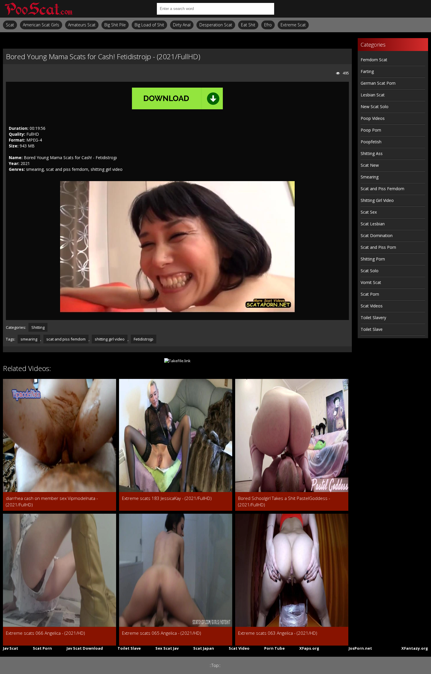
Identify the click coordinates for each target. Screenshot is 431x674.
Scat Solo (370, 270)
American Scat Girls (41, 25)
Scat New (370, 165)
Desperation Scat (215, 25)
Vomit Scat (371, 282)
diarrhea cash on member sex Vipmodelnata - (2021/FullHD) (52, 501)
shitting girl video (110, 339)
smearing (29, 339)
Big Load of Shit (149, 25)
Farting (367, 71)
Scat (10, 25)
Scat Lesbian (373, 224)
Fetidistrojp (143, 339)
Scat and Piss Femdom (382, 188)
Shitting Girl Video (377, 200)
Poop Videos (373, 118)
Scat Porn (370, 294)
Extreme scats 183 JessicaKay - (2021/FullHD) (167, 498)
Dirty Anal (182, 25)
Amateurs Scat (82, 25)
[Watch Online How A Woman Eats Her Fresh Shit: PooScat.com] (38, 9)
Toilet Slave (372, 329)
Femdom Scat (374, 59)
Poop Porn (371, 130)
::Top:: (215, 665)
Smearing (370, 177)
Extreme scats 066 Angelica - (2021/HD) (45, 633)
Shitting (38, 327)
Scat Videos (372, 306)
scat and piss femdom (66, 339)
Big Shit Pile (115, 25)
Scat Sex (369, 212)
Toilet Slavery (373, 317)
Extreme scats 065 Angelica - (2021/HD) (161, 633)
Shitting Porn (373, 259)
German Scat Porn (378, 83)
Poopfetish (371, 141)
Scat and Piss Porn (378, 247)
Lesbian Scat (373, 95)
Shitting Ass (372, 153)
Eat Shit (248, 25)
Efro (268, 25)
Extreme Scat (293, 25)
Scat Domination (377, 235)
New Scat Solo (374, 106)
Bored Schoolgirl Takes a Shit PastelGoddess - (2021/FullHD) (284, 501)
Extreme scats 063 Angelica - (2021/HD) (277, 633)
